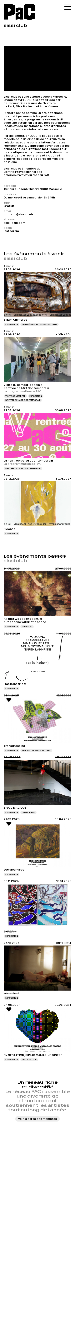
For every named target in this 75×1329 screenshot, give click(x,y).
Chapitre (27, 626)
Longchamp (28, 812)
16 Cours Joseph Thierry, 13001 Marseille (33, 189)
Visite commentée (15, 396)
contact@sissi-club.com (22, 214)
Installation (29, 1059)
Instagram (11, 231)
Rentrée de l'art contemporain (39, 324)
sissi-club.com (14, 223)
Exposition (11, 324)
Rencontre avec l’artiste (36, 750)
